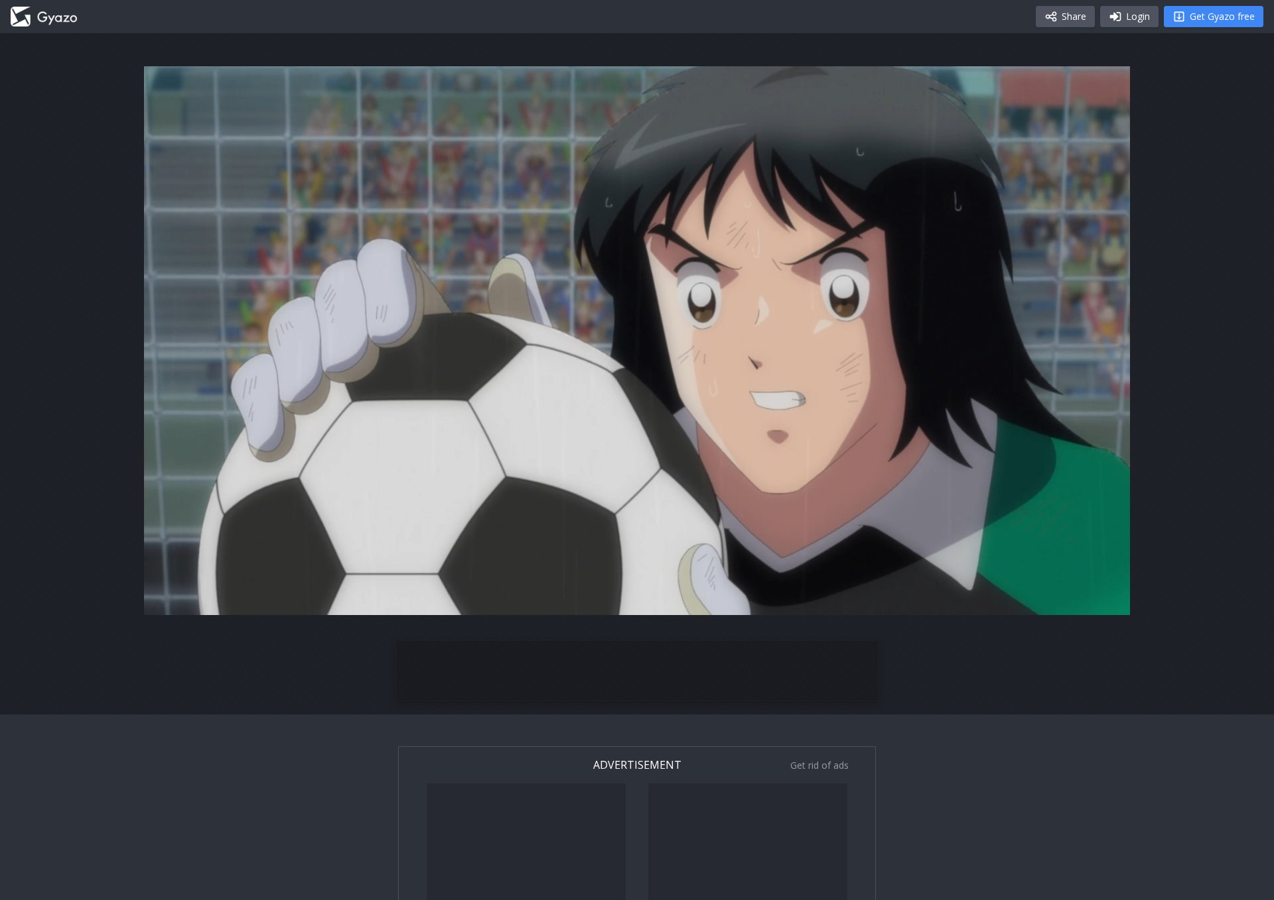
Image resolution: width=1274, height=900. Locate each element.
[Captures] (44, 16)
